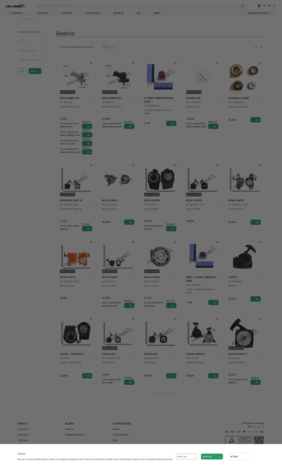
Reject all (182, 456)
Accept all (207, 456)
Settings (234, 456)
